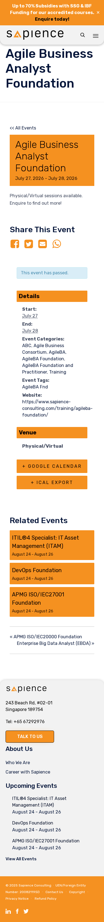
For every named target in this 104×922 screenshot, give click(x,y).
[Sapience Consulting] (35, 34)
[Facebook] (16, 244)
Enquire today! (52, 19)
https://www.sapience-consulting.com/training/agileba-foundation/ (57, 408)
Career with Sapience (28, 772)
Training (57, 372)
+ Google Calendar (52, 466)
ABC (26, 345)
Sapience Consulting (35, 885)
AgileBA (57, 352)
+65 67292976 (29, 721)
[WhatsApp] (57, 244)
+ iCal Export (52, 482)
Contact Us (54, 892)
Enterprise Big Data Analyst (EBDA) (55, 643)
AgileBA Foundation (43, 358)
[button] (30, 737)
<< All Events (23, 128)
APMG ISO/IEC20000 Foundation (46, 636)
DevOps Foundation (37, 570)
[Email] (43, 244)
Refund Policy (46, 899)
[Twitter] (28, 244)
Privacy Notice (17, 899)
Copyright (77, 892)
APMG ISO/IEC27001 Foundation (46, 840)
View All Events (21, 858)
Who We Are (18, 762)
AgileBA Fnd (35, 387)
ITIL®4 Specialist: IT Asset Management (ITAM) (39, 802)
